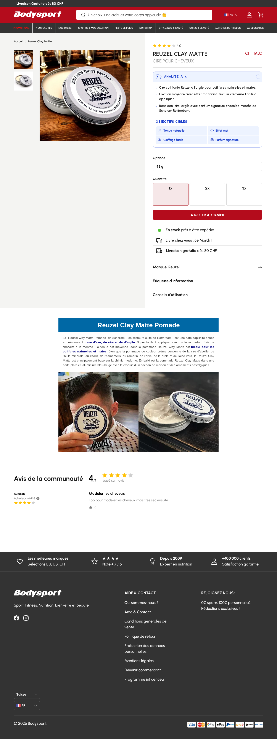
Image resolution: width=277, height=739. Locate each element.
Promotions (21, 28)
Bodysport (37, 723)
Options (159, 158)
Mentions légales (139, 660)
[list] (85, 95)
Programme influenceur (144, 679)
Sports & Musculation (93, 28)
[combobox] (144, 15)
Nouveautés (44, 28)
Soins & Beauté (199, 28)
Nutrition (146, 28)
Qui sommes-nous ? (141, 602)
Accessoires (255, 28)
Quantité (160, 179)
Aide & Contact (137, 612)
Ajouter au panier (207, 215)
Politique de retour (140, 636)
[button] (260, 14)
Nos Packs (65, 28)
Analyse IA (175, 76)
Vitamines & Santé (171, 28)
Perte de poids (124, 28)
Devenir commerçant (142, 670)
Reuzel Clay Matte (40, 41)
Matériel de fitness (228, 28)
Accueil (18, 41)
